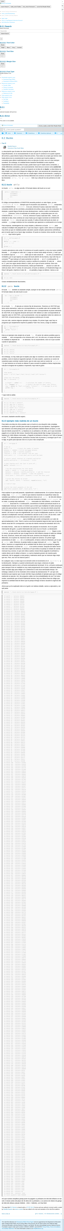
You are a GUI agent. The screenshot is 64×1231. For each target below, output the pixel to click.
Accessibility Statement (8, 1228)
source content (19, 1209)
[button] (6, 101)
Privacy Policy (46, 1226)
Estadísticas (31, 133)
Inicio (9, 133)
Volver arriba (5, 1213)
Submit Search (5, 33)
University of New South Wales (16, 148)
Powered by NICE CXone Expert (25, 1221)
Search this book (4, 28)
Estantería (19, 133)
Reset (2, 45)
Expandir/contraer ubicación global (61, 133)
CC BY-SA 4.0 (30, 1207)
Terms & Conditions (55, 1226)
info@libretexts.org (38, 1228)
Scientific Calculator (8, 89)
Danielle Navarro (12, 146)
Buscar (4, 129)
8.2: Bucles (13, 1207)
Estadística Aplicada (46, 133)
